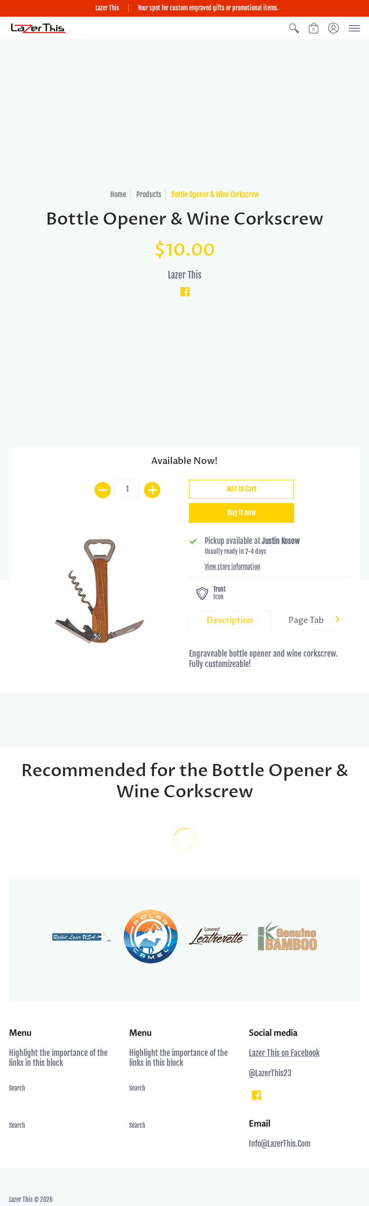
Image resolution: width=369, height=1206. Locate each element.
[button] (294, 28)
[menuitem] (294, 28)
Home (118, 194)
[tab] (230, 621)
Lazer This (185, 275)
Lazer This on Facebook (284, 1053)
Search (17, 1088)
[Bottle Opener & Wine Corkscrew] (99, 591)
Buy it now (241, 512)
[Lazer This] (38, 28)
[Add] (152, 490)
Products (148, 194)
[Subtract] (102, 490)
